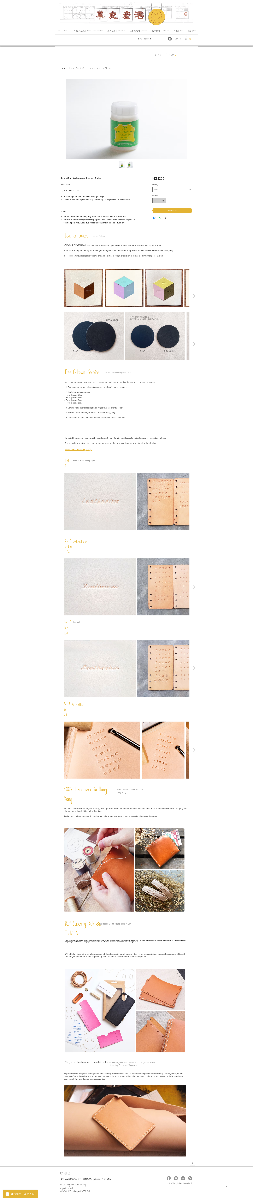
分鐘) (108, 1179)
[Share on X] (165, 218)
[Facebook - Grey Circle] (169, 1178)
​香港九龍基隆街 (67, 1179)
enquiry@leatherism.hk (66, 1188)
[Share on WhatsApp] (160, 218)
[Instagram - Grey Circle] (183, 1178)
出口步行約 (101, 1179)
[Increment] (163, 200)
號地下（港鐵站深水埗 (85, 1179)
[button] (178, 31)
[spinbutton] (159, 200)
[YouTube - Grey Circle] (176, 1178)
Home (64, 68)
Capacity (155, 185)
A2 (95, 1179)
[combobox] (172, 189)
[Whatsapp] (190, 1178)
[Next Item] (193, 295)
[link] (188, 38)
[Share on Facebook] (154, 218)
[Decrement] (154, 200)
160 (75, 1179)
